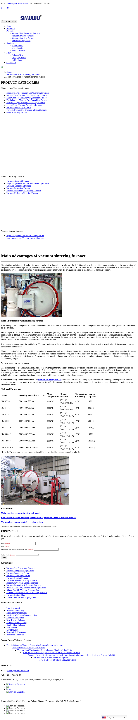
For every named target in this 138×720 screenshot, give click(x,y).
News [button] (8, 53)
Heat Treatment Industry (16, 613)
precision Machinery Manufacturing (21, 615)
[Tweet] (7, 687)
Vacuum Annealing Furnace (18, 575)
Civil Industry (12, 630)
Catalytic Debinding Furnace (18, 186)
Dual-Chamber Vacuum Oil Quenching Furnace (26, 98)
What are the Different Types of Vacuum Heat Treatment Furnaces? (51, 652)
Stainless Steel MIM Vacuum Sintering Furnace (26, 592)
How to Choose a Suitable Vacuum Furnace (57, 660)
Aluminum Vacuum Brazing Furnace (22, 583)
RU (7, 8)
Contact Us (11, 62)
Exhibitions (17, 60)
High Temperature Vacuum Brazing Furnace (25, 235)
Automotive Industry (15, 610)
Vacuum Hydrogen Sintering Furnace (22, 193)
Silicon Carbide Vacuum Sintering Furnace (24, 590)
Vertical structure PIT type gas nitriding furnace (26, 110)
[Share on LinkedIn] (15, 692)
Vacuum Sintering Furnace (23, 38)
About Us (10, 28)
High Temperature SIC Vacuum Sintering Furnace (27, 183)
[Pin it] (9, 689)
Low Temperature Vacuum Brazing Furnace (25, 238)
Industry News (18, 55)
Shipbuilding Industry (15, 625)
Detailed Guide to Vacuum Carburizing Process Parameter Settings (34, 645)
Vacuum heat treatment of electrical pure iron (22, 522)
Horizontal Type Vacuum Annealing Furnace (25, 102)
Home (9, 26)
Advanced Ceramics (15, 635)
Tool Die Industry (14, 608)
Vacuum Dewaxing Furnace (18, 188)
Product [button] (9, 31)
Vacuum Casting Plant (15, 595)
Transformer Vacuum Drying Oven (21, 597)
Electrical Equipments (21, 40)
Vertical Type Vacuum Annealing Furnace (24, 105)
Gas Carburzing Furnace (16, 112)
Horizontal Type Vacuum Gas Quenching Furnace (27, 93)
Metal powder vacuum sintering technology (21, 513)
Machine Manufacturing (16, 622)
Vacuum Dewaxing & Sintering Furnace (23, 191)
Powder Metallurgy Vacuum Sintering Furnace (26, 588)
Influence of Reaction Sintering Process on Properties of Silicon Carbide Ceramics (38, 517)
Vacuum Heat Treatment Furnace (26, 33)
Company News (19, 57)
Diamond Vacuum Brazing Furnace (21, 580)
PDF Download (18, 50)
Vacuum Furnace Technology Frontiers (23, 74)
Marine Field (11, 627)
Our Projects (17, 48)
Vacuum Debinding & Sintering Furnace (23, 585)
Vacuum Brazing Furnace (23, 36)
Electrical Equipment (15, 618)
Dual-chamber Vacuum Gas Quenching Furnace (26, 100)
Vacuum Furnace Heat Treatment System (50, 657)
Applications (17, 45)
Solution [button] (10, 43)
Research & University (16, 632)
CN (2, 8)
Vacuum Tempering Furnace (18, 107)
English (110, 717)
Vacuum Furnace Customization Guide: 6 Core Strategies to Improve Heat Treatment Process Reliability (72, 655)
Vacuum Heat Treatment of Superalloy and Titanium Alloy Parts (44, 650)
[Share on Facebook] (15, 684)
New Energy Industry (15, 620)
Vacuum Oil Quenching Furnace (20, 571)
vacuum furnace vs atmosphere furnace (28, 648)
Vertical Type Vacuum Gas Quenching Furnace (26, 95)
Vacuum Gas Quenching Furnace (20, 568)
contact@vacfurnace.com (17, 3)
